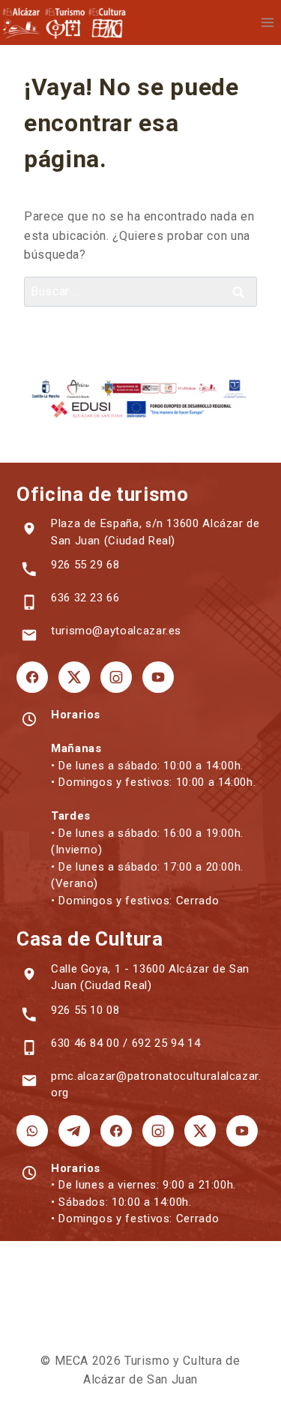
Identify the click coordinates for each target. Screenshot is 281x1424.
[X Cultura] (200, 1131)
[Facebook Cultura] (116, 1131)
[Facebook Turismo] (32, 677)
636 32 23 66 (85, 597)
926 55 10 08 (85, 1010)
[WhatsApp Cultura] (32, 1131)
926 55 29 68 (85, 564)
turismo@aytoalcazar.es (116, 630)
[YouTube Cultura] (242, 1131)
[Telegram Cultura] (74, 1131)
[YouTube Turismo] (158, 677)
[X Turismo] (74, 677)
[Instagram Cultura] (158, 1131)
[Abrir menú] (267, 22)
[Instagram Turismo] (116, 677)
